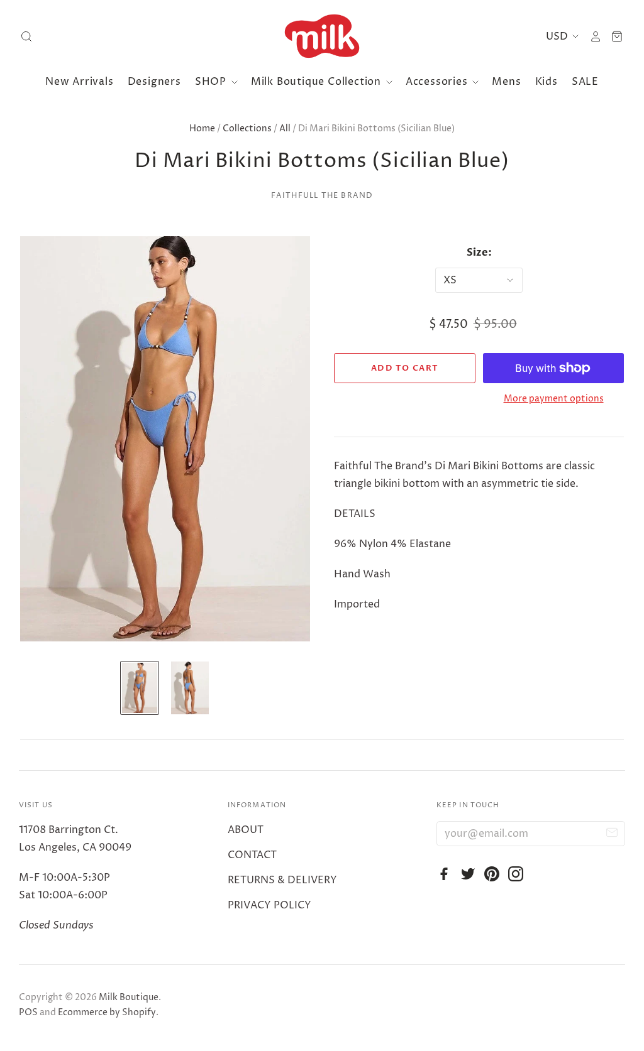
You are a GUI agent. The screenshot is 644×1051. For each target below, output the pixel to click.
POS (28, 1012)
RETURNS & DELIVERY (282, 880)
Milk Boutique (128, 997)
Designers (154, 82)
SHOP (212, 82)
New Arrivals (79, 82)
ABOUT (246, 830)
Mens (506, 82)
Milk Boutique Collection (317, 82)
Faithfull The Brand (322, 195)
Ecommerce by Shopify (107, 1012)
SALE (585, 82)
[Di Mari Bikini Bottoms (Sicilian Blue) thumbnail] (139, 688)
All (285, 128)
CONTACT (252, 855)
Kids (546, 82)
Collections (247, 128)
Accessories (438, 82)
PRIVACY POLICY (269, 905)
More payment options (554, 399)
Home (202, 128)
